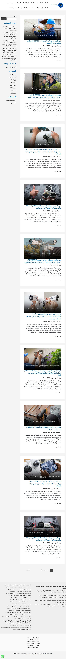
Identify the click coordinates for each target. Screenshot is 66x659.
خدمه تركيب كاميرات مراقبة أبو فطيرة (25, 606)
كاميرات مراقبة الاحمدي (27, 7)
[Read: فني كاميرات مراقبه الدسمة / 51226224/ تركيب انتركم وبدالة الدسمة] (42, 29)
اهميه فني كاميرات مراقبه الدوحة (24, 595)
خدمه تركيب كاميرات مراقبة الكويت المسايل (13, 606)
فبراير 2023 (13, 88)
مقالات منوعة (13, 103)
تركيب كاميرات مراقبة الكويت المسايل (25, 601)
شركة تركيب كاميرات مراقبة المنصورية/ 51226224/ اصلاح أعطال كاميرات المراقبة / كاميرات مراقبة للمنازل (42, 373)
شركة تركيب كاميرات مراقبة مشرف (23, 622)
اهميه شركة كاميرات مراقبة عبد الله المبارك (25, 593)
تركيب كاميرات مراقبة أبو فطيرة (14, 599)
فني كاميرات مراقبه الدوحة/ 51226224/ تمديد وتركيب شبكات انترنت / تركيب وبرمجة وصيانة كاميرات (45, 483)
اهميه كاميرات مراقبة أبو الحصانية (12, 595)
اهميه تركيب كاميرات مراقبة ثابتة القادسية (25, 589)
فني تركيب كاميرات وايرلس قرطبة (15, 625)
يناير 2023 (13, 90)
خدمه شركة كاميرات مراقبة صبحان (26, 610)
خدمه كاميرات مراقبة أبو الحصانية (26, 614)
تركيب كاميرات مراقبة (56, 45)
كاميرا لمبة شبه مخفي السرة (17, 629)
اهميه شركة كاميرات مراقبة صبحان (14, 591)
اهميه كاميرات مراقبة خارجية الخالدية (26, 597)
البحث (15, 16)
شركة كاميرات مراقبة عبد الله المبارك (25, 625)
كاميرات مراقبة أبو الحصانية (15, 627)
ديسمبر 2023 (13, 74)
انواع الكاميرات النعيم (28, 584)
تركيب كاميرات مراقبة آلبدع (25, 599)
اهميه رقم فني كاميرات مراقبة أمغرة (13, 589)
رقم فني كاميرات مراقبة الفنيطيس (6, 616)
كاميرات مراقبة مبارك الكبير (14, 2)
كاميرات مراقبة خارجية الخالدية (26, 629)
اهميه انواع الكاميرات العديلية (20, 584)
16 (42, 570)
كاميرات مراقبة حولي (14, 7)
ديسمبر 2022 (13, 93)
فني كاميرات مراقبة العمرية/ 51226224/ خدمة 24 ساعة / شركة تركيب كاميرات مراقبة (9, 50)
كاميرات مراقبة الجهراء (28, 2)
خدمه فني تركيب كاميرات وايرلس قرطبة (25, 612)
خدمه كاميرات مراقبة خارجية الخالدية (15, 614)
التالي (28, 570)
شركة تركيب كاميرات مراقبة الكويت (17, 621)
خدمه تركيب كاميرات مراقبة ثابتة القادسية (13, 608)
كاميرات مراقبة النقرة (6, 627)
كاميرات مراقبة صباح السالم (41, 7)
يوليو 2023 (13, 80)
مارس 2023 (13, 85)
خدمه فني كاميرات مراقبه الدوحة (12, 612)
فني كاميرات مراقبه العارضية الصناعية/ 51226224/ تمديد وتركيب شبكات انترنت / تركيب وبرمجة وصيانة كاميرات (43, 151)
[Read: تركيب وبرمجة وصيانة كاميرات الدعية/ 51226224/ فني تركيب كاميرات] (42, 415)
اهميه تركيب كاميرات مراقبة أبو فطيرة (10, 584)
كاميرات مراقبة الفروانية (42, 2)
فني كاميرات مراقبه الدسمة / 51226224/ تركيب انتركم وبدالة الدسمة (9, 28)
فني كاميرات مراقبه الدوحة (25, 627)
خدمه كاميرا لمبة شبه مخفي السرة (26, 616)
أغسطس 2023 (12, 77)
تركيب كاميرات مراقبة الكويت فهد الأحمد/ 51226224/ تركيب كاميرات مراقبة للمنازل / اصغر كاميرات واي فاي (43, 316)
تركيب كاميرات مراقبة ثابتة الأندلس (14, 601)
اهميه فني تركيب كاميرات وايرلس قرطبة (12, 593)
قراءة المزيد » (58, 60)
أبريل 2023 (13, 82)
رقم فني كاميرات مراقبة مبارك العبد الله (22, 618)
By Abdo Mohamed (19, 653)
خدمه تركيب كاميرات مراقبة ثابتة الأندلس (25, 608)
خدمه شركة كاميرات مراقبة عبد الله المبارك (14, 610)
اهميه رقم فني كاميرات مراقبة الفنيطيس (25, 591)
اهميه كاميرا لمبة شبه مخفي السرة (15, 597)
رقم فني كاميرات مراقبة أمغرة (16, 616)
